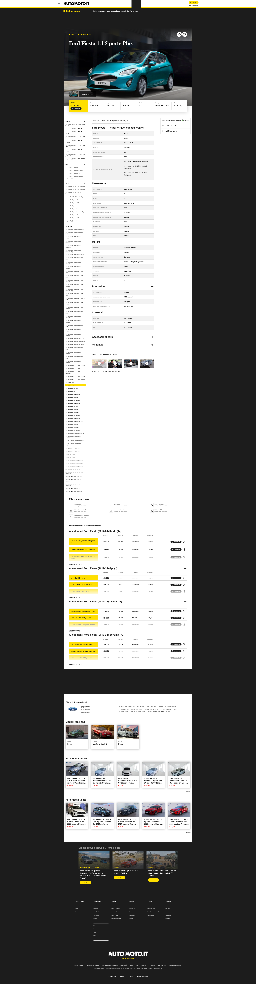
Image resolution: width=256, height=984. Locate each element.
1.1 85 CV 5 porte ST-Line (73, 427)
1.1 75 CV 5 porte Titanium (73, 400)
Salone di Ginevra (115, 911)
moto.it (122, 976)
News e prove (80, 901)
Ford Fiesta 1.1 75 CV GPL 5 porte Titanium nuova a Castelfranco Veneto (76, 781)
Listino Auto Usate (151, 908)
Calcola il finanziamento (173, 120)
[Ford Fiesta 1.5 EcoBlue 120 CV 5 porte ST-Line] (184, 618)
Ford (72, 34)
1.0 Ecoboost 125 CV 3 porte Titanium (73, 316)
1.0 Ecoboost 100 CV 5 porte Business (73, 246)
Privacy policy (79, 965)
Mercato (168, 901)
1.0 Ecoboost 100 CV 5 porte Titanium (73, 263)
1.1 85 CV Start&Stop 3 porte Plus (75, 433)
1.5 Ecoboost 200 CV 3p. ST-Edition (75, 463)
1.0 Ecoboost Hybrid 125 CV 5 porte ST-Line (75, 141)
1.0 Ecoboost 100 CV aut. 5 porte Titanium (74, 303)
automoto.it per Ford (89, 867)
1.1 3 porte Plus (70, 382)
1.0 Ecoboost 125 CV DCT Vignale (75, 344)
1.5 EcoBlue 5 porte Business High (75, 212)
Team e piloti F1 (97, 915)
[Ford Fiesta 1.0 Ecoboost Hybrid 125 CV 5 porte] (184, 549)
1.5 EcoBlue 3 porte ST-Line (73, 203)
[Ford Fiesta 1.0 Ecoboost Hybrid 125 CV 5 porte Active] (184, 557)
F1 (94, 905)
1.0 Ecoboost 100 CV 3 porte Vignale (73, 242)
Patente (131, 918)
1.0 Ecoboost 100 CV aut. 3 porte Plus (74, 271)
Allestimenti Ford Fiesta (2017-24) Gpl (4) (93, 568)
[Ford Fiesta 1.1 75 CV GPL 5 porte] (184, 578)
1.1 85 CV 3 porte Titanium (73, 415)
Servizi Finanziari (150, 709)
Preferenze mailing (175, 965)
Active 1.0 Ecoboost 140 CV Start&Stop (73, 484)
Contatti (152, 965)
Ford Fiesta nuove (170, 131)
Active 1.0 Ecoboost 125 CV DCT (74, 476)
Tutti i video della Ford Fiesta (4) (106, 371)
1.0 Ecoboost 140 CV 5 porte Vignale (73, 361)
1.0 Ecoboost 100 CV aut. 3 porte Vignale (74, 285)
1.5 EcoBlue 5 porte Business (74, 209)
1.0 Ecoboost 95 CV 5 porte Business (73, 372)
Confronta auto (132, 11)
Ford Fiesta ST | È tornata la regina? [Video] (126, 872)
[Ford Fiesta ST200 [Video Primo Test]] (147, 363)
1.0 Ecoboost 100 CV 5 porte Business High (73, 251)
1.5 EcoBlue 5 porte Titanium (73, 221)
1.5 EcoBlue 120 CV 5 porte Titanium (73, 193)
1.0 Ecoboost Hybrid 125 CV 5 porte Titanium (75, 150)
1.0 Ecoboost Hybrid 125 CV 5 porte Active (75, 132)
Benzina (69, 226)
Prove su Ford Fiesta (138, 711)
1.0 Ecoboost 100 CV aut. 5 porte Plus (74, 294)
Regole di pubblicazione (110, 965)
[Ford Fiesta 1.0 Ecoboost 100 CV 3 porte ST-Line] (184, 651)
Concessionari (168, 915)
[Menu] (60, 4)
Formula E (96, 918)
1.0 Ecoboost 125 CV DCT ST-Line (75, 338)
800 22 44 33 (84, 711)
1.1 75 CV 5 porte (70, 391)
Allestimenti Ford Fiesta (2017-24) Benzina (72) (96, 634)
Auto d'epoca (168, 911)
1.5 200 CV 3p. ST (70, 454)
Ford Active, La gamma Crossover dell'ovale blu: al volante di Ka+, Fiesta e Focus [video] (93, 874)
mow (131, 976)
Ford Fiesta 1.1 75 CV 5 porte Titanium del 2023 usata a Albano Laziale (153, 822)
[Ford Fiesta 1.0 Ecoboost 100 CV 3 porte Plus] (184, 644)
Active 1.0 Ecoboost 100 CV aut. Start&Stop (74, 472)
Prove (77, 908)
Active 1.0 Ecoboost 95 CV (73, 488)
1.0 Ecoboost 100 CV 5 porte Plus (75, 255)
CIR (94, 925)
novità (117, 867)
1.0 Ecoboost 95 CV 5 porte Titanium (75, 379)
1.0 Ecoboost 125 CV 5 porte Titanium (73, 330)
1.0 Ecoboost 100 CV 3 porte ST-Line (74, 233)
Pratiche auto (132, 915)
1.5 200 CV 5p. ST (70, 457)
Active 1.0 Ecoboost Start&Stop (74, 491)
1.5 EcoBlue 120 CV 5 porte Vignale (75, 197)
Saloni (114, 901)
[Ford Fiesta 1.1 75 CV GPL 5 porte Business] (184, 585)
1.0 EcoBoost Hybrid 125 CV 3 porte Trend (75, 125)
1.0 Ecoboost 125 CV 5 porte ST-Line (74, 325)
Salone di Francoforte (116, 908)
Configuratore (172, 706)
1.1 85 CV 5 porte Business (73, 418)
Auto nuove (168, 905)
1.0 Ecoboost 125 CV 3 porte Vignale (73, 321)
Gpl (67, 164)
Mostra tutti (70, 160)
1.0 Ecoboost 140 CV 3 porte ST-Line (74, 348)
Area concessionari (193, 5)
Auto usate (168, 908)
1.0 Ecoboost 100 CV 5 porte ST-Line (74, 258)
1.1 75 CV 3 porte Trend (72, 388)
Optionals (97, 344)
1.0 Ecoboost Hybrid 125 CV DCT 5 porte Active (75, 155)
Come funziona (133, 905)
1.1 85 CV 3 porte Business (73, 403)
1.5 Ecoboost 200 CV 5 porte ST (74, 466)
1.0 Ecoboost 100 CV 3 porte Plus (75, 229)
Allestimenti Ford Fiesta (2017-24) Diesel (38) (95, 601)
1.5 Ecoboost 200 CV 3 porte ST (74, 460)
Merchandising (136, 709)
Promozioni (168, 918)
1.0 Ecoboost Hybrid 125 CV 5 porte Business (75, 137)
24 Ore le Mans (97, 928)
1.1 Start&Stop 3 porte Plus (73, 448)
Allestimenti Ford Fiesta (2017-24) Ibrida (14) (95, 531)
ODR (131, 965)
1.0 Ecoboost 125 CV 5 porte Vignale (73, 334)
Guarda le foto (87, 94)
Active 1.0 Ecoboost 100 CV (73, 469)
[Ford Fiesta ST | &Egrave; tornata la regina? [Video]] (128, 860)
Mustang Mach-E (100, 742)
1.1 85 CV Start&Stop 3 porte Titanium (73, 436)
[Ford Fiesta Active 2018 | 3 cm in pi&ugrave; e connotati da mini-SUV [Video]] (162, 860)
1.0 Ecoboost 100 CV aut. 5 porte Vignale (74, 307)
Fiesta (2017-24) (85, 34)
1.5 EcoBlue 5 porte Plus (72, 215)
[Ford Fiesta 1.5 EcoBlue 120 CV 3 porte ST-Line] (184, 611)
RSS (137, 965)
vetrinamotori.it (142, 976)
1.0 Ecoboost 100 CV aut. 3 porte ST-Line (76, 276)
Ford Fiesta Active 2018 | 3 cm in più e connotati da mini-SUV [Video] (162, 873)
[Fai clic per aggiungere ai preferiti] (184, 34)
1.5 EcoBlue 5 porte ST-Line (73, 218)
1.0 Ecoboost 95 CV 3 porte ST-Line (75, 365)
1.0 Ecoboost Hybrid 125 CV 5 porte (75, 129)
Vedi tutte (188, 791)
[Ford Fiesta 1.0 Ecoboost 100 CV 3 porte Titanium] (184, 658)
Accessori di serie (103, 337)
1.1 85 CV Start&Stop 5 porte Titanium (73, 444)
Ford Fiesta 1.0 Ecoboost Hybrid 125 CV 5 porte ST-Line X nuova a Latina (102, 781)
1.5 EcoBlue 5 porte (71, 206)
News (77, 905)
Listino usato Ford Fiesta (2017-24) (159, 711)
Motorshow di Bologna (116, 918)
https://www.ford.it (85, 712)
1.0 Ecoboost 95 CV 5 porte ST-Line (75, 376)
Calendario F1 (96, 908)
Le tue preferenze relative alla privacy (31, 983)
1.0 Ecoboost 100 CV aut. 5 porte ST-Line (76, 298)
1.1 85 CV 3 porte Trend (72, 406)
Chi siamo (144, 965)
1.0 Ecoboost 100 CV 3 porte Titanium (73, 237)
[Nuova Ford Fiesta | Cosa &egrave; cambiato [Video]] (131, 363)
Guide (132, 901)
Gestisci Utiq (162, 965)
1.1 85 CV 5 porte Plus (72, 424)
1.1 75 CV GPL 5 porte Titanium (74, 176)
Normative (132, 911)
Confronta (77, 108)
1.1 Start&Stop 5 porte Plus (73, 451)
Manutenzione (132, 908)
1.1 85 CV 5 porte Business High (74, 421)
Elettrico (77, 911)
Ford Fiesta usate (170, 126)
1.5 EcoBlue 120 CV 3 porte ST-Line (75, 186)
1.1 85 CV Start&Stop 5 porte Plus (75, 440)
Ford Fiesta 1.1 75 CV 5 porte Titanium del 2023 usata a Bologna (76, 821)
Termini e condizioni (93, 965)
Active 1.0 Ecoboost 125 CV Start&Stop (73, 480)
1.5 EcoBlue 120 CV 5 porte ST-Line (75, 189)
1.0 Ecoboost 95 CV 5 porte (73, 368)
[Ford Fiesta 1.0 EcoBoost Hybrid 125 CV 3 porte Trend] (184, 542)
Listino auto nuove (99, 11)
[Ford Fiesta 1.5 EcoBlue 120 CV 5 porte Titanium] (184, 624)
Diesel (68, 183)
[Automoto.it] (76, 3)
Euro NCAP (140, 706)
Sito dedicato (151, 706)
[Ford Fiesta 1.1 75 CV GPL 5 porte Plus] (184, 591)
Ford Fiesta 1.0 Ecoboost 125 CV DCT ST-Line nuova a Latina (127, 781)
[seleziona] (127, 168)
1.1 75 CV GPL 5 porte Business (74, 170)
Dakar (95, 922)
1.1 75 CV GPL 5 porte (72, 167)
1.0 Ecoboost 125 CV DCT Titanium (75, 341)
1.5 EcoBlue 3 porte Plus (72, 200)
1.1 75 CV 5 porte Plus (72, 397)
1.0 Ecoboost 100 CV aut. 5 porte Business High (74, 289)
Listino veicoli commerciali (116, 11)
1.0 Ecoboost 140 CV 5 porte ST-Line (74, 357)
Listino (150, 901)
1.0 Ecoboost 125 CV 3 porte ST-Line (74, 312)
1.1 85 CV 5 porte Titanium (73, 430)
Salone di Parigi (115, 915)
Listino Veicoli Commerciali (153, 911)
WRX (95, 939)
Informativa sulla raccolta (9, 983)
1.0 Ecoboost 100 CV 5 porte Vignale (73, 267)
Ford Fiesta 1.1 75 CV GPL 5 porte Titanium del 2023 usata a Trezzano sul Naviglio (102, 822)
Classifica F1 (96, 911)
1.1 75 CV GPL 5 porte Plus (73, 173)
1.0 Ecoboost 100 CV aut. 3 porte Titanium (74, 280)
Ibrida (68, 121)
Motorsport (97, 901)
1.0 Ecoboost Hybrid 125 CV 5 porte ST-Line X (75, 146)
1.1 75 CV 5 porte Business (73, 394)
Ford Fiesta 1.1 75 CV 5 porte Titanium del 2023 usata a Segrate (127, 821)
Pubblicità (123, 965)
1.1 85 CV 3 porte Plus (72, 409)
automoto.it (112, 976)
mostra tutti (74, 565)
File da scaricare (79, 499)
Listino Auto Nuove (151, 905)
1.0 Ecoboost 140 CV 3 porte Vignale (73, 352)
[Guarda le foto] (74, 94)
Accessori (125, 709)
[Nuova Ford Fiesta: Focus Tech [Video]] (115, 363)
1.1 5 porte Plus (70, 385)
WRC (95, 935)
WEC (95, 932)
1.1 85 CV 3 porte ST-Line (73, 412)
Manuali (161, 706)
